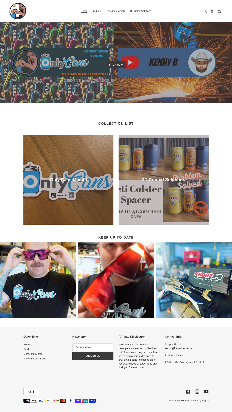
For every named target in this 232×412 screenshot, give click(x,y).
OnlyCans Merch (32, 353)
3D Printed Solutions (34, 358)
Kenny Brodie (183, 400)
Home (26, 344)
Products (28, 349)
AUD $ (30, 391)
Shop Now (116, 65)
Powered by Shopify (199, 400)
